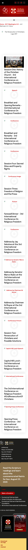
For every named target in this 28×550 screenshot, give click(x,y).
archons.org (4, 447)
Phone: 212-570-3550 (7, 449)
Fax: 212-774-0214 (6, 452)
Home (2, 24)
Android (3, 547)
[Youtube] (21, 3)
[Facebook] (15, 3)
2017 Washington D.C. (12, 24)
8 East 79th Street (6, 456)
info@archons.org (6, 454)
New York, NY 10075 (6, 458)
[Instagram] (18, 3)
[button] (2, 3)
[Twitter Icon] (24, 3)
